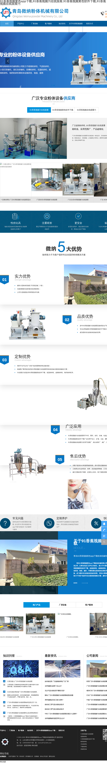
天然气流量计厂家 (13, 756)
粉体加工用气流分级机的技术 (54, 704)
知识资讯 (62, 23)
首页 (7, 23)
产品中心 (20, 23)
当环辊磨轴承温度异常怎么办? (55, 718)
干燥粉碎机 (84, 746)
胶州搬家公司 (29, 756)
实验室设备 (84, 749)
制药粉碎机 (84, 741)
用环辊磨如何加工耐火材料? (54, 700)
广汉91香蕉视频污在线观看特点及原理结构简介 (22, 713)
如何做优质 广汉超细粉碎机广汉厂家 (57, 681)
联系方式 (89, 23)
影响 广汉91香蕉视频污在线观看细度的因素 (59, 695)
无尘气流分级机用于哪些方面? (55, 690)
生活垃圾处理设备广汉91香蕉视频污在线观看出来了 (23, 692)
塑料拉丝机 (52, 756)
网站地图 (35, 745)
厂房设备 (34, 23)
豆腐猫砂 (36, 756)
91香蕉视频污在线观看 (87, 734)
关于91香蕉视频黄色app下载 (76, 26)
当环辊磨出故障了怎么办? (53, 686)
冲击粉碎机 (84, 744)
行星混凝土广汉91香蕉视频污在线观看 (19, 681)
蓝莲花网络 (27, 745)
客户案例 (48, 23)
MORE (75, 583)
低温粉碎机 (84, 736)
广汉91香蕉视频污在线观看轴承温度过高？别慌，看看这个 (23, 702)
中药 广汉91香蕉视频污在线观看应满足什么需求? (61, 714)
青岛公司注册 (44, 756)
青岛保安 (21, 756)
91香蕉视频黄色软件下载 (88, 739)
